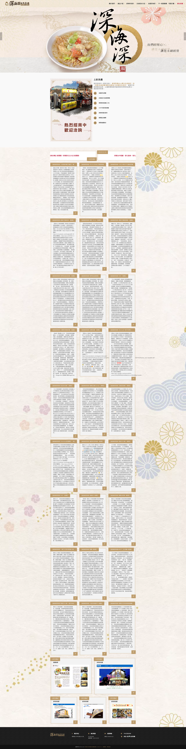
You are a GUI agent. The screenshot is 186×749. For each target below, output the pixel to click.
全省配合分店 (141, 3)
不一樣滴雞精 (162, 3)
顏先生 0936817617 (109, 736)
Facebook (126, 733)
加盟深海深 (151, 3)
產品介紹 (121, 3)
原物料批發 (130, 3)
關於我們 (112, 3)
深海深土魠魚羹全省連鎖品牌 (90, 746)
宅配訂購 (171, 3)
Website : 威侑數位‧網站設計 (104, 746)
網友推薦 (180, 3)
